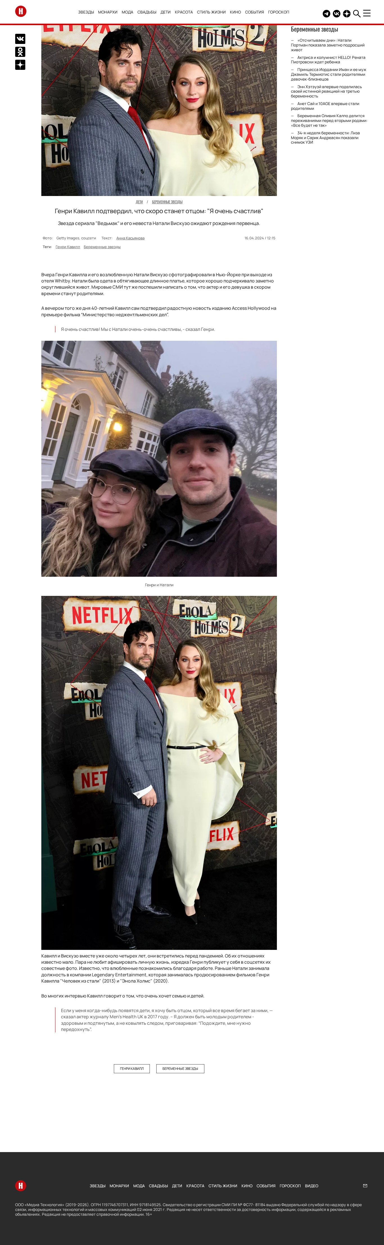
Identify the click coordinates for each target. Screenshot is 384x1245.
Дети (166, 12)
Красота (184, 12)
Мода (127, 12)
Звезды (86, 12)
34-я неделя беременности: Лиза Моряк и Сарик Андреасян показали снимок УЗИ (325, 137)
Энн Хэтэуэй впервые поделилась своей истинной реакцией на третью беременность (326, 91)
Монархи (108, 12)
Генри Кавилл (68, 246)
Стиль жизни (211, 12)
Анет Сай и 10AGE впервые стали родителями (325, 106)
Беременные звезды (102, 246)
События (254, 12)
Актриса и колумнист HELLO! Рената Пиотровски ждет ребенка (328, 60)
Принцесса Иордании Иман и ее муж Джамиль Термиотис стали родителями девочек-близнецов (328, 74)
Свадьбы (146, 12)
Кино (235, 12)
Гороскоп (278, 12)
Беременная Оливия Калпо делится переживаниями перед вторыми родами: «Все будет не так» (329, 120)
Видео (311, 1185)
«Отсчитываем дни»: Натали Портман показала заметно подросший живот (328, 44)
